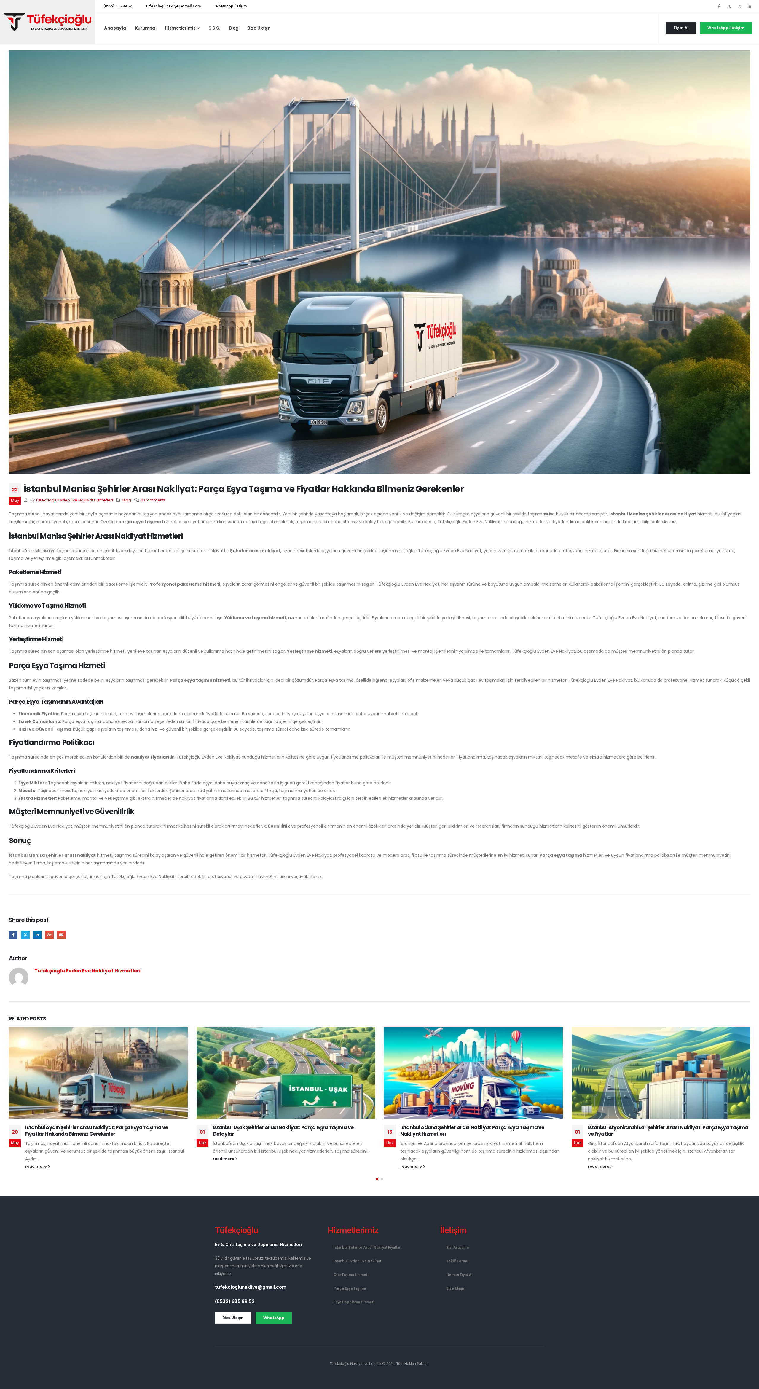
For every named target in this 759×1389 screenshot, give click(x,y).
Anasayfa (115, 28)
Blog (234, 28)
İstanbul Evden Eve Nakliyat (357, 1261)
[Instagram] (739, 6)
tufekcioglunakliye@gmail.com (173, 6)
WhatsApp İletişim (231, 6)
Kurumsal (146, 28)
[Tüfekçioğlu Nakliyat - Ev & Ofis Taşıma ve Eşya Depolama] (47, 22)
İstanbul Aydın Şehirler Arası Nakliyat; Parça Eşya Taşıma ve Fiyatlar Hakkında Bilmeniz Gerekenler (96, 1131)
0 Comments (153, 500)
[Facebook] (719, 6)
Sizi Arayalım (457, 1247)
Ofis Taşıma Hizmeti (351, 1274)
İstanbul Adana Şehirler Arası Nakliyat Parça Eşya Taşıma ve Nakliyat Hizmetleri (472, 1131)
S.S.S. (214, 28)
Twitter (25, 935)
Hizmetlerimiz (180, 28)
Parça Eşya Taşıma (350, 1288)
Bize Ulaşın (259, 28)
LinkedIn (37, 935)
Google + (49, 935)
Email (61, 935)
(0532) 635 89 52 (117, 6)
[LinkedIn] (749, 6)
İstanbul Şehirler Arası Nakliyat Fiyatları (368, 1247)
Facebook (13, 935)
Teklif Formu (457, 1261)
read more (36, 1166)
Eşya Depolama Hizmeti (354, 1302)
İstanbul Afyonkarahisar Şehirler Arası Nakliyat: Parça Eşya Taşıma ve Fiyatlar (668, 1131)
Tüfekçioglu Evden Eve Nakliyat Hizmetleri (74, 500)
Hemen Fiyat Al (459, 1274)
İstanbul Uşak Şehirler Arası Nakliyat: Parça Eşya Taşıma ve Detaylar (283, 1131)
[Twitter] (729, 6)
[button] (377, 1179)
